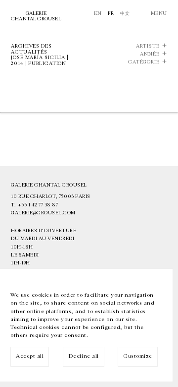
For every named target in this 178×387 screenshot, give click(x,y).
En (97, 13)
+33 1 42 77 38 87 (38, 205)
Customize (137, 356)
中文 (125, 13)
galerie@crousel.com (43, 213)
